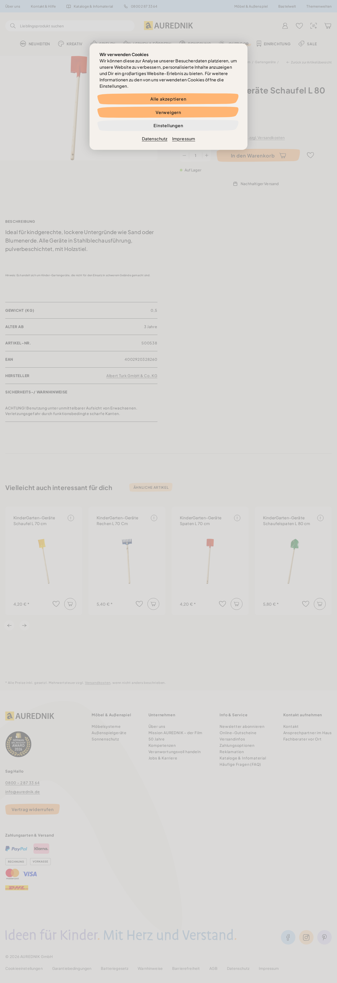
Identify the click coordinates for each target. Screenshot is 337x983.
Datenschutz (154, 138)
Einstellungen (168, 125)
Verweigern (168, 112)
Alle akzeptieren (168, 99)
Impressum (183, 138)
